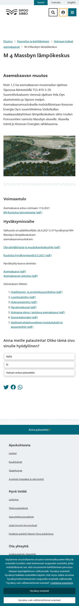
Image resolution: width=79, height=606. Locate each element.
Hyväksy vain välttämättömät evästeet (39, 600)
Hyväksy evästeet (39, 590)
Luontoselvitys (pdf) (23, 297)
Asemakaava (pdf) (14, 271)
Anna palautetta (39, 429)
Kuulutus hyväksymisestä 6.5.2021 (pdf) (27, 255)
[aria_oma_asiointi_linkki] (63, 12)
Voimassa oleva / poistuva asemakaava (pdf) (38, 312)
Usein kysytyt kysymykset (23, 525)
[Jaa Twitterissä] (6, 388)
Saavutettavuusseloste (21, 516)
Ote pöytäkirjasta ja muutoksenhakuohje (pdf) (31, 247)
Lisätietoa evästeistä (62, 583)
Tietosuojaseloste (18, 508)
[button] (39, 356)
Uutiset (13, 453)
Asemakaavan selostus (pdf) (20, 276)
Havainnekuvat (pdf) (24, 307)
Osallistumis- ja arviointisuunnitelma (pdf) (36, 292)
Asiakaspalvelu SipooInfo (22, 554)
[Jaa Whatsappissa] (20, 388)
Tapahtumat (15, 470)
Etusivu (7, 41)
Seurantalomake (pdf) (24, 317)
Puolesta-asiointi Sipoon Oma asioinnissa (31, 533)
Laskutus (14, 499)
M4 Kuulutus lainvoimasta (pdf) (22, 212)
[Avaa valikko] (72, 12)
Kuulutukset (15, 462)
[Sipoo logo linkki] (17, 14)
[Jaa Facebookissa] (13, 388)
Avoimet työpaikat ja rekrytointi (26, 479)
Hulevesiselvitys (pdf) (24, 302)
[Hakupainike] (53, 12)
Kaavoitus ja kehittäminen (33, 41)
